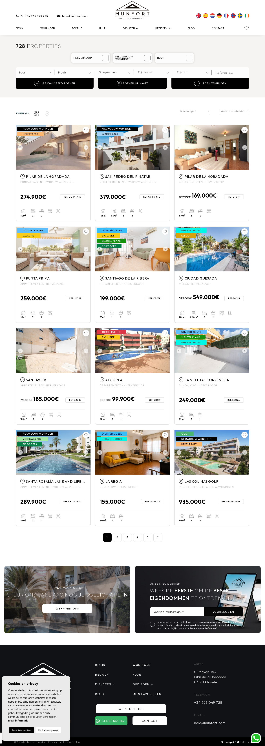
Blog (191, 28)
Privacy (52, 742)
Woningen (47, 28)
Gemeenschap (114, 721)
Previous (19, 147)
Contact (218, 28)
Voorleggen (223, 611)
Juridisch (42, 742)
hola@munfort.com (75, 16)
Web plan (74, 742)
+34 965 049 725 (36, 16)
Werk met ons (67, 608)
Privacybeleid (202, 625)
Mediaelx (246, 742)
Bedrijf (77, 28)
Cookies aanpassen (48, 730)
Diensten (129, 28)
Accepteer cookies (21, 730)
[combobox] (35, 72)
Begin (19, 28)
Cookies (62, 742)
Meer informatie (18, 720)
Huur (102, 28)
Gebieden (161, 28)
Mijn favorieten (146, 694)
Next (86, 147)
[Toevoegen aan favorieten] (85, 130)
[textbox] (36, 72)
